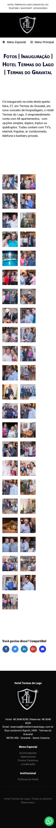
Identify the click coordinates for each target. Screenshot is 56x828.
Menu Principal (44, 42)
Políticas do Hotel (28, 779)
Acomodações (28, 752)
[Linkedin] (25, 649)
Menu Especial (16, 42)
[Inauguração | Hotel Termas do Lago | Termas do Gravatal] (10, 182)
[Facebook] (7, 649)
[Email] (43, 649)
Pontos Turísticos (28, 760)
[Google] (34, 649)
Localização (28, 764)
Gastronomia (28, 756)
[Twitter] (16, 649)
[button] (49, 821)
